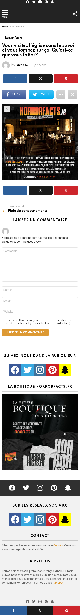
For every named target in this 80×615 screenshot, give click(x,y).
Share (7, 109)
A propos (58, 582)
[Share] (13, 610)
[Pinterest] (66, 610)
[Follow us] (75, 14)
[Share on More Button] (60, 94)
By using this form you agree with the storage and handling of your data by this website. (39, 322)
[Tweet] (40, 610)
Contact (58, 545)
